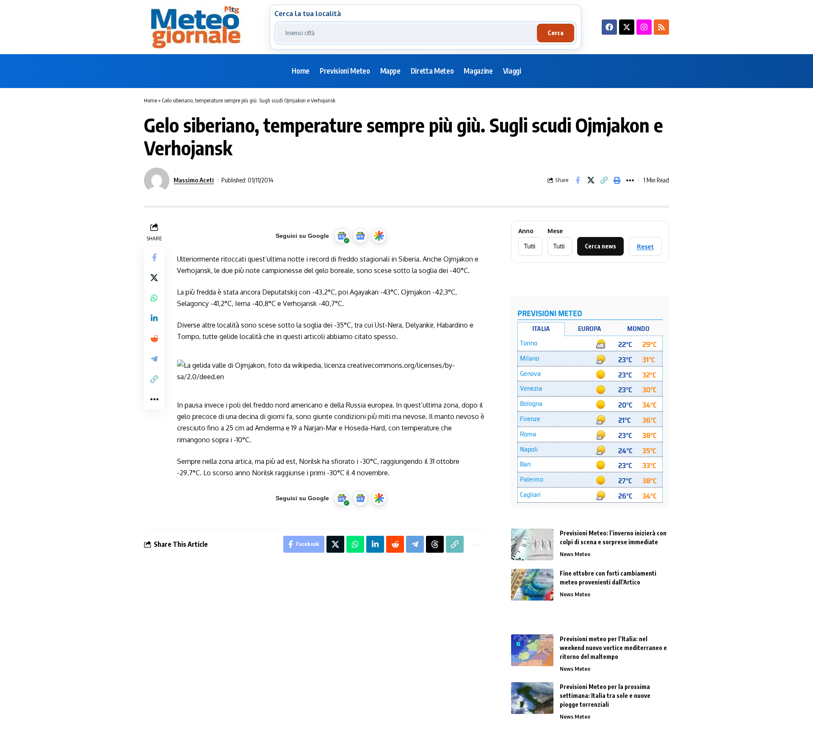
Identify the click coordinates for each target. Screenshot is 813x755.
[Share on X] (591, 180)
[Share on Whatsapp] (154, 297)
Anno (526, 231)
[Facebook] (609, 27)
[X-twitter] (626, 27)
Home (150, 100)
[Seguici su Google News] (360, 235)
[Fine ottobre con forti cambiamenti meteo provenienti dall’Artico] (532, 585)
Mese (555, 231)
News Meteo (575, 554)
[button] (604, 180)
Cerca (556, 32)
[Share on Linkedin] (154, 318)
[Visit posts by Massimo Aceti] (156, 180)
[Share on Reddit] (154, 338)
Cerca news (600, 246)
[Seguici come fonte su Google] (341, 235)
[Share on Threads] (435, 544)
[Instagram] (644, 27)
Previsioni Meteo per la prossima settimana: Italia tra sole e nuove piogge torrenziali (605, 695)
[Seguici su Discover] (379, 235)
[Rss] (661, 27)
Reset (645, 246)
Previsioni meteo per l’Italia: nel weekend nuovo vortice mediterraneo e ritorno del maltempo (613, 647)
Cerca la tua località (307, 13)
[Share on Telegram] (154, 358)
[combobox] (407, 33)
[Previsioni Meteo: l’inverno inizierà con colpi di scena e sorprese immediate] (532, 544)
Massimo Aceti (194, 180)
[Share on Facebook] (577, 180)
